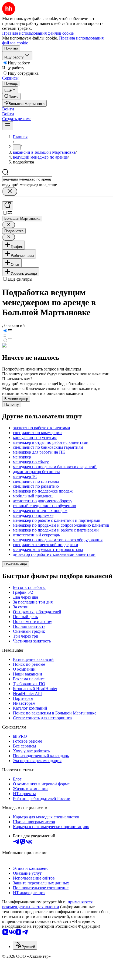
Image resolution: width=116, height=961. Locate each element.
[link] (11, 96)
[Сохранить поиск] (7, 205)
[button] (8, 109)
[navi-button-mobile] (7, 125)
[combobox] (27, 179)
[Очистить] (9, 191)
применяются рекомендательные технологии (47, 904)
